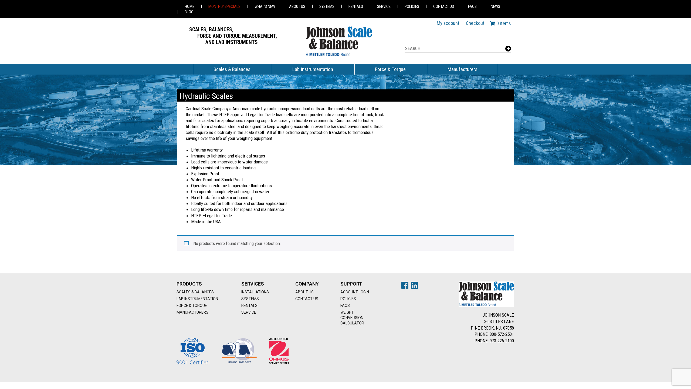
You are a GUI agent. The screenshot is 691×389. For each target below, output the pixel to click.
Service (384, 6)
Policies (412, 6)
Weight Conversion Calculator (352, 317)
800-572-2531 (502, 334)
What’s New (265, 6)
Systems (326, 6)
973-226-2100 (502, 340)
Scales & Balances (232, 69)
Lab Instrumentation (312, 69)
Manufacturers (462, 69)
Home (189, 6)
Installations (255, 292)
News (495, 6)
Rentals (355, 6)
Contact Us (443, 6)
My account (448, 23)
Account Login (354, 292)
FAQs (472, 6)
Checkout (475, 23)
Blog (189, 11)
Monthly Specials (224, 6)
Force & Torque (390, 69)
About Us (297, 6)
